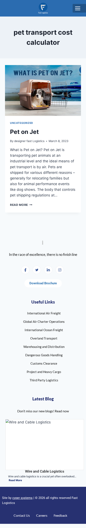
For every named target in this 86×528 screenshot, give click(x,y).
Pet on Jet (24, 131)
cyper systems (22, 498)
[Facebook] (25, 270)
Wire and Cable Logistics (44, 471)
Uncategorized (21, 122)
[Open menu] (79, 8)
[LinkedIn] (48, 270)
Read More (21, 204)
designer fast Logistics (29, 141)
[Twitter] (37, 270)
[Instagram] (60, 270)
